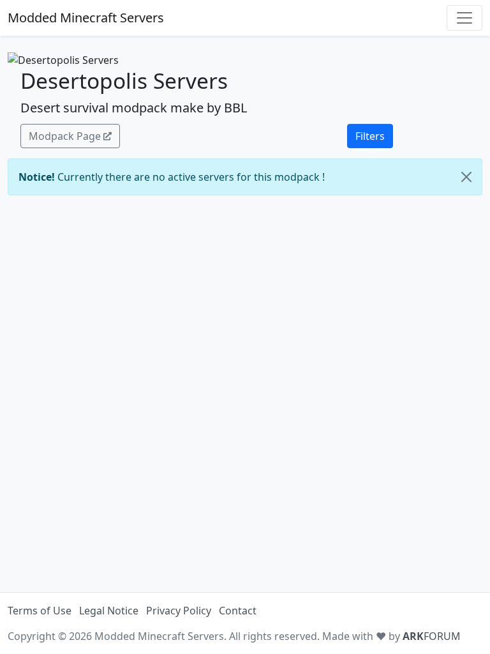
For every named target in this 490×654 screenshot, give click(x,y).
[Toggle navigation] (464, 18)
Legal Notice (108, 611)
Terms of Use (39, 611)
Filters (370, 136)
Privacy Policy (178, 611)
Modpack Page (65, 136)
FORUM (432, 636)
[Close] (466, 177)
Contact (237, 611)
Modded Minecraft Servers (86, 17)
